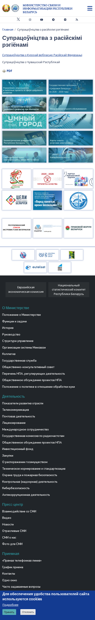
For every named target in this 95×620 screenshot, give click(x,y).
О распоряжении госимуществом (25, 462)
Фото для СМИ (12, 544)
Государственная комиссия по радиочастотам (33, 436)
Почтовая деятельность (18, 416)
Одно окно (9, 580)
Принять (9, 612)
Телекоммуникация (15, 410)
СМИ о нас (9, 538)
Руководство (11, 335)
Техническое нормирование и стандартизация (33, 469)
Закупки (7, 456)
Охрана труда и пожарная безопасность (29, 475)
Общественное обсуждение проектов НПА (32, 380)
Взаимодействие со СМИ (19, 511)
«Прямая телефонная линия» (22, 561)
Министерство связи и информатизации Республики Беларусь (47, 8)
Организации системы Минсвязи (24, 348)
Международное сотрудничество (25, 430)
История (7, 328)
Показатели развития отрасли (22, 403)
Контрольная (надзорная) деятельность (29, 482)
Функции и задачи (14, 322)
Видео (6, 518)
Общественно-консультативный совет (28, 367)
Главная (7, 29)
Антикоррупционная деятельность (26, 495)
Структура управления (17, 341)
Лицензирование (14, 423)
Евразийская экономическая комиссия (26, 289)
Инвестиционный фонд (17, 449)
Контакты (8, 574)
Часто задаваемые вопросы (21, 587)
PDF (9, 71)
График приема (12, 567)
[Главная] (12, 8)
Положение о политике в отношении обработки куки (38, 387)
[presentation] (4, 291)
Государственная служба (19, 361)
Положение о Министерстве (21, 315)
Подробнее (10, 605)
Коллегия (8, 354)
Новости (8, 525)
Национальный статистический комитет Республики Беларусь (69, 289)
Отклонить (28, 612)
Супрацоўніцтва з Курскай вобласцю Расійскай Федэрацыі (42, 55)
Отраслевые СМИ (14, 531)
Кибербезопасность (16, 488)
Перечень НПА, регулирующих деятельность (33, 374)
